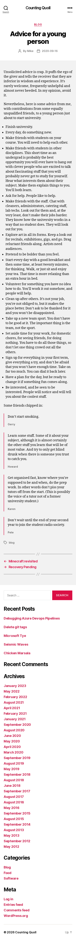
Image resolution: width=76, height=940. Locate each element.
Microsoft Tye (15, 636)
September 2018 (17, 774)
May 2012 (11, 847)
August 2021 (14, 702)
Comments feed (17, 910)
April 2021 (12, 708)
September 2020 (17, 725)
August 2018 (14, 780)
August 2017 (14, 797)
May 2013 (11, 835)
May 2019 (11, 769)
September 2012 (17, 841)
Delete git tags (15, 627)
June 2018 (12, 786)
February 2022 (15, 697)
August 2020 (14, 730)
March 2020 (13, 752)
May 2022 (12, 691)
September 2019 (17, 758)
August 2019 (14, 763)
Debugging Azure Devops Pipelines (32, 618)
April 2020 (12, 747)
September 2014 (17, 824)
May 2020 (12, 741)
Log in (8, 899)
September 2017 (17, 791)
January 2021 (15, 719)
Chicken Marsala (17, 653)
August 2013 (14, 830)
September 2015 (17, 813)
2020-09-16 (50, 51)
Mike (30, 51)
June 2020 (12, 736)
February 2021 (15, 713)
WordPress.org (16, 916)
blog (12, 542)
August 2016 (14, 802)
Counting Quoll (38, 8)
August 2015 (14, 819)
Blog (38, 24)
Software (11, 878)
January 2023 (15, 686)
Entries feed (13, 905)
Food (7, 873)
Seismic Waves (16, 644)
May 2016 (11, 808)
